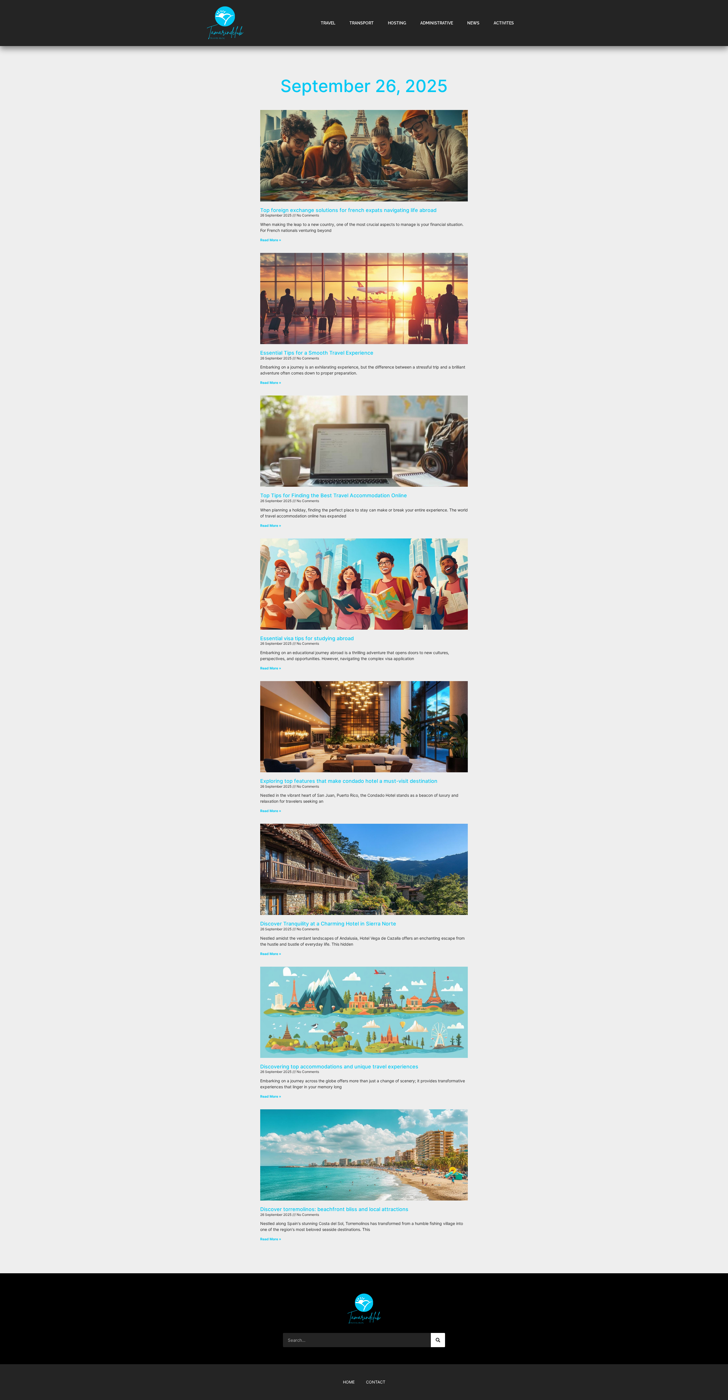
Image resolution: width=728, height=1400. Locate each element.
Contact (375, 1382)
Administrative (436, 23)
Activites (504, 23)
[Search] (438, 1340)
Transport (361, 23)
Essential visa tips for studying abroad (307, 638)
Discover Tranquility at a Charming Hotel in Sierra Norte (328, 924)
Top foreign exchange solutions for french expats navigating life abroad (348, 210)
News (473, 23)
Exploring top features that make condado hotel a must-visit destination (348, 781)
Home (349, 1382)
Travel (328, 23)
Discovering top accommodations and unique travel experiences (339, 1067)
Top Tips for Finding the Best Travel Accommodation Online (333, 495)
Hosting (397, 23)
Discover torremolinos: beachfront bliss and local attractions (334, 1209)
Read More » (270, 240)
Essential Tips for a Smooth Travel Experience (316, 353)
